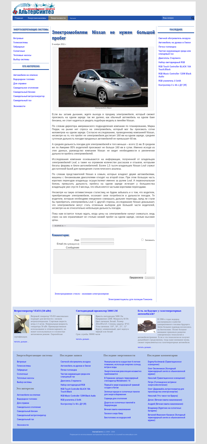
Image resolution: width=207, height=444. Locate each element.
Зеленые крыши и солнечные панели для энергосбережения (122, 393)
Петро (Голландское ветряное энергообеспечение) (162, 383)
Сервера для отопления (115, 398)
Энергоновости (58, 18)
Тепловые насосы (22, 55)
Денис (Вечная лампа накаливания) (165, 399)
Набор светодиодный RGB (172, 62)
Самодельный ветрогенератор (29, 96)
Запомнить (150, 240)
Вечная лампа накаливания (117, 409)
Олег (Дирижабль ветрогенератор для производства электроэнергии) (166, 390)
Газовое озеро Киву (113, 413)
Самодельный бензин (24, 91)
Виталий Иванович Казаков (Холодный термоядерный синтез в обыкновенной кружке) (166, 417)
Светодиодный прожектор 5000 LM (97, 310)
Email (68, 243)
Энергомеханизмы (37, 18)
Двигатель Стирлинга (169, 58)
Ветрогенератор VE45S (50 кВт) (32, 310)
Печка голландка (167, 46)
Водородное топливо (24, 79)
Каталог (73, 18)
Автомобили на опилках (25, 75)
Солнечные (19, 50)
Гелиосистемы (20, 42)
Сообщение (72, 247)
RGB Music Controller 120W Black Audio (78, 395)
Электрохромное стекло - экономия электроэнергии (82, 293)
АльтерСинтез (97, 432)
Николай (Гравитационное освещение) (166, 378)
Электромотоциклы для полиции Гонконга (130, 299)
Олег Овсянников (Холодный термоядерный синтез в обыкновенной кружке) (166, 371)
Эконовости (19, 106)
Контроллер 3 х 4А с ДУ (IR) (173, 85)
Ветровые (18, 38)
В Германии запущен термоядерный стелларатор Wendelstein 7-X (121, 379)
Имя (76, 240)
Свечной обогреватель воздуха (174, 38)
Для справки (19, 83)
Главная (19, 18)
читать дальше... (21, 341)
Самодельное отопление (25, 87)
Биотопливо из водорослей (117, 417)
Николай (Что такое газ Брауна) (163, 395)
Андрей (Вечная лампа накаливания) (165, 404)
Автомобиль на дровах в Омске (175, 42)
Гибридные (19, 46)
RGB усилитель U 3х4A (170, 80)
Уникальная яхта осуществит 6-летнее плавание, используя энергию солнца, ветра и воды (122, 364)
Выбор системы (21, 59)
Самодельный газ (22, 100)
